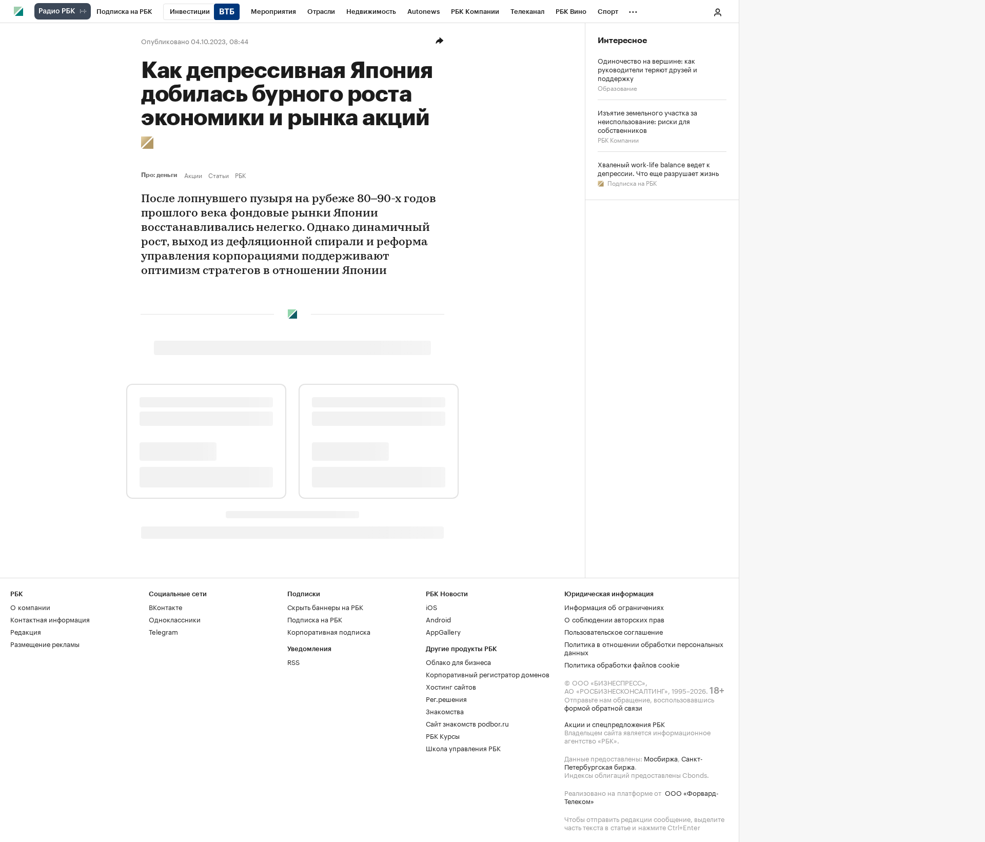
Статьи (218, 175)
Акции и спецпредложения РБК (614, 723)
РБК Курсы (443, 735)
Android (438, 619)
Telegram (163, 631)
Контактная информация (50, 619)
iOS (431, 606)
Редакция (25, 631)
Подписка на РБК (631, 182)
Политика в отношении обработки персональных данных (643, 647)
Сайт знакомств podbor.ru (467, 723)
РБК (240, 175)
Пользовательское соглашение (613, 631)
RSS (293, 661)
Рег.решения (446, 698)
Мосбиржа (661, 758)
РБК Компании (618, 139)
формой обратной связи (603, 707)
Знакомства (445, 711)
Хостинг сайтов (451, 686)
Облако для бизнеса (458, 661)
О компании (30, 606)
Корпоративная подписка (328, 631)
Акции (193, 175)
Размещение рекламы (45, 643)
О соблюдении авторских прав (614, 619)
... (633, 10)
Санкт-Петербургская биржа (633, 762)
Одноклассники (175, 619)
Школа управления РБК (463, 747)
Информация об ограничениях (614, 606)
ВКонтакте (165, 606)
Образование (617, 87)
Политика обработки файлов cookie (622, 664)
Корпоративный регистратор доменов (487, 674)
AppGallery (443, 631)
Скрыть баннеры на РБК (325, 606)
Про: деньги (160, 175)
